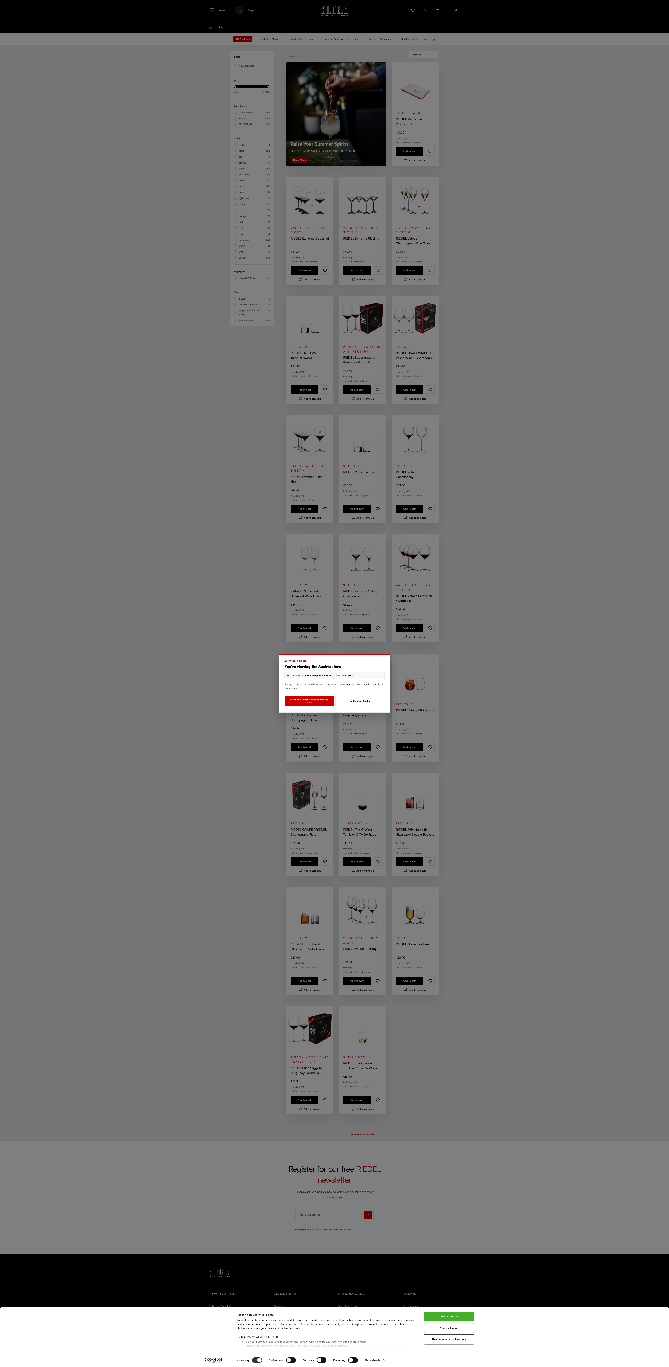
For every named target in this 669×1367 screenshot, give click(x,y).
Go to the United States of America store (309, 701)
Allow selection (449, 1327)
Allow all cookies (449, 1316)
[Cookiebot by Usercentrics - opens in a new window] (213, 1360)
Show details (372, 1360)
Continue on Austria (360, 701)
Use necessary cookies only (449, 1339)
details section (355, 1350)
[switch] (291, 1360)
